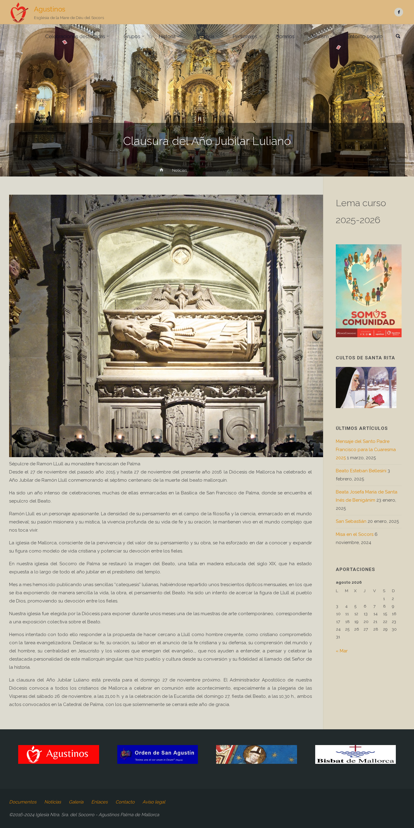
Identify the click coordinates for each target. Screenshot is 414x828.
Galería (76, 802)
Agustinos (49, 9)
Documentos (22, 802)
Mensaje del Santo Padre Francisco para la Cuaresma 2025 (366, 449)
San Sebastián (351, 521)
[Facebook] (398, 12)
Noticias (179, 170)
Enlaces (99, 802)
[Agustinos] (19, 12)
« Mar (342, 651)
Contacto (125, 802)
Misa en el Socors (354, 534)
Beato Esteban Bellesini (361, 470)
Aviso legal (153, 802)
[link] (397, 36)
